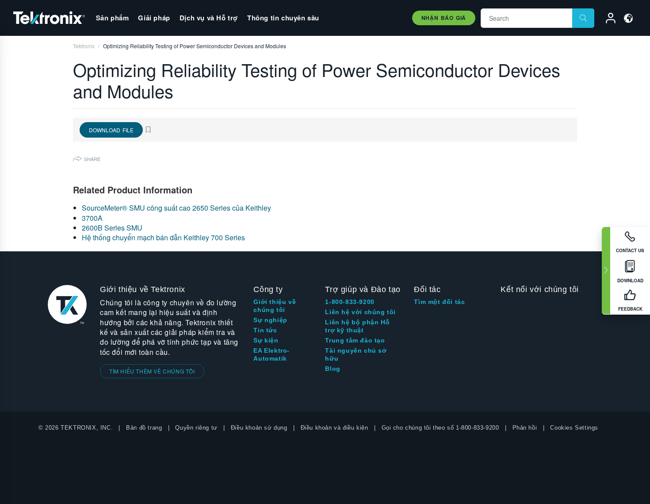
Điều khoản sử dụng (259, 427)
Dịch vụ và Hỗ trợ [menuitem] (209, 18)
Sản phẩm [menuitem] (112, 18)
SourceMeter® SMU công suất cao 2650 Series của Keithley (176, 208)
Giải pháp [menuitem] (154, 18)
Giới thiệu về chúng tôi (274, 305)
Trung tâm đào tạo (355, 340)
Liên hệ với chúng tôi (360, 311)
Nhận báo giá (443, 18)
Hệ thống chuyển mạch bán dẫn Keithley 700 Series (163, 237)
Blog (332, 368)
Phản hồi (524, 427)
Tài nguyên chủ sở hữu (355, 354)
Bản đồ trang (144, 427)
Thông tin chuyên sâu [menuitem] (283, 18)
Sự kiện (265, 340)
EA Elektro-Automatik (271, 354)
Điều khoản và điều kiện (334, 427)
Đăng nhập (607, 19)
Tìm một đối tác (439, 301)
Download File (111, 130)
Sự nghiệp (270, 319)
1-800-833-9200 (349, 301)
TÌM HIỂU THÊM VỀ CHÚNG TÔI (152, 371)
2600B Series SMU (112, 228)
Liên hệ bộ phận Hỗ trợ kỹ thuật (357, 326)
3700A (92, 218)
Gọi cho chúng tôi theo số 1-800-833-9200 (440, 427)
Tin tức (265, 330)
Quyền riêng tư (196, 427)
